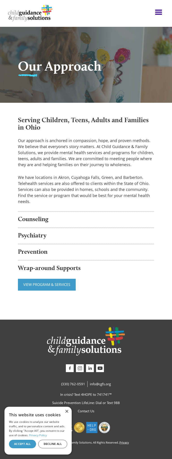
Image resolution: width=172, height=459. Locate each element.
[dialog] (38, 431)
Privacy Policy (38, 435)
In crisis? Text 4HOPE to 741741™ (86, 394)
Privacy (124, 442)
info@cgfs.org (100, 384)
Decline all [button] (53, 444)
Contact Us (86, 411)
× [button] (66, 411)
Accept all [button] (22, 444)
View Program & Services (46, 284)
